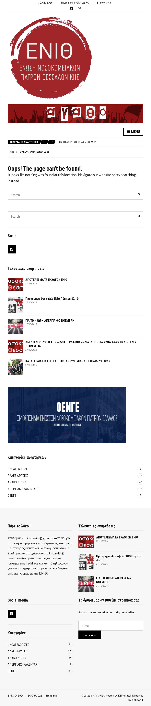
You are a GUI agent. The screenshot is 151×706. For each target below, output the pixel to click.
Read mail (52, 695)
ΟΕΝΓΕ (12, 495)
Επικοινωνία (104, 2)
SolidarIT (137, 699)
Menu (135, 131)
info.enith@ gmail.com (42, 538)
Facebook (71, 8)
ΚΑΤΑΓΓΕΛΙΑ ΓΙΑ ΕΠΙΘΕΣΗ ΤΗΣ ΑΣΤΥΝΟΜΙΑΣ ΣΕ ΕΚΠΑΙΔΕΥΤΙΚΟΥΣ (67, 361)
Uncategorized (18, 469)
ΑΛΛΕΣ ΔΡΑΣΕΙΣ (18, 476)
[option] (101, 142)
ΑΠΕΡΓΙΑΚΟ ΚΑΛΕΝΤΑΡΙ (23, 489)
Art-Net (99, 695)
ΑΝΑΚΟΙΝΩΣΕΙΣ (17, 482)
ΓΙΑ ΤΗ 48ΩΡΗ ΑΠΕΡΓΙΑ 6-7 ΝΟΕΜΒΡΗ (78, 142)
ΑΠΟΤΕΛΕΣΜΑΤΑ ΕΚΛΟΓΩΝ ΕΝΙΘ (46, 280)
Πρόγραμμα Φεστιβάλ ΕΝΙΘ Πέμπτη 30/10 (51, 299)
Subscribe (90, 635)
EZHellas (123, 695)
